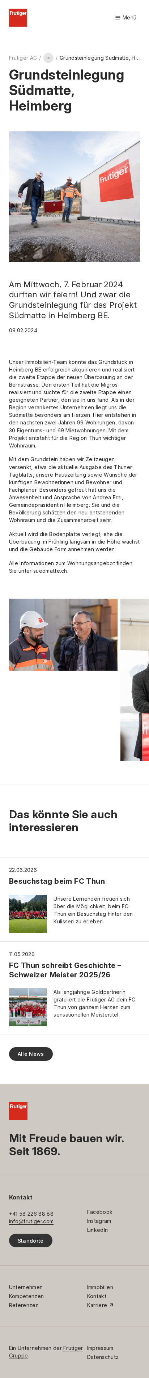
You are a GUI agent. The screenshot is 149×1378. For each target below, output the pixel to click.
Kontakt (96, 1296)
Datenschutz (103, 1357)
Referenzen (24, 1305)
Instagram (99, 1221)
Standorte (31, 1241)
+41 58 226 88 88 (31, 1214)
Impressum (100, 1348)
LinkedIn (97, 1230)
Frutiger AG (23, 58)
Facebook (100, 1212)
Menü (125, 17)
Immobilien (100, 1287)
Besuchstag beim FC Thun (57, 881)
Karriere (97, 1305)
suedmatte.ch (50, 571)
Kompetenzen (26, 1296)
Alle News (31, 1054)
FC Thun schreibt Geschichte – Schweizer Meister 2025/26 (65, 970)
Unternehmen (26, 1287)
